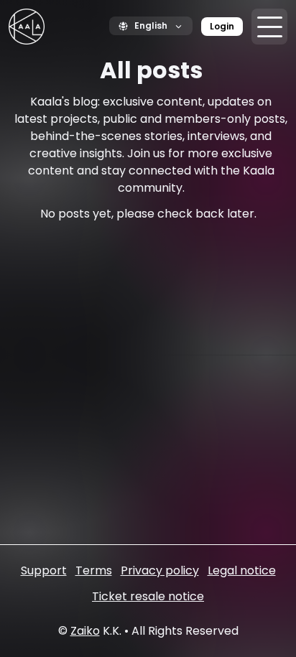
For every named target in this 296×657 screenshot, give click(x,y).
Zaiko (85, 631)
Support (44, 570)
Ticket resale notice (148, 596)
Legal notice (242, 570)
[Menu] (269, 27)
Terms (93, 570)
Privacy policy (160, 570)
